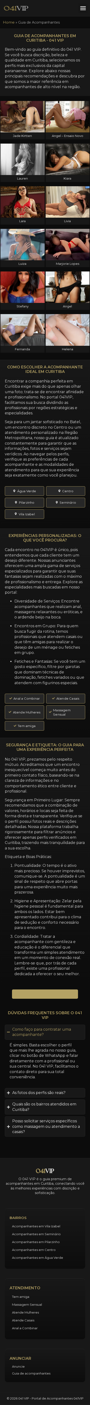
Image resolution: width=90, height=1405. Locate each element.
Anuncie (18, 1366)
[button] (83, 8)
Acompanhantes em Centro (34, 1250)
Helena (67, 349)
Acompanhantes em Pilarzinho (36, 1242)
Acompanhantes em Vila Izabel (36, 1226)
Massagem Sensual (27, 1304)
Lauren (22, 178)
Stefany (23, 306)
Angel (67, 306)
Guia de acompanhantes (31, 1373)
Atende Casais (23, 1320)
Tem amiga (20, 1297)
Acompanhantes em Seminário (36, 1234)
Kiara (67, 178)
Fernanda (22, 349)
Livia (67, 221)
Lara (22, 221)
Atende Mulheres (25, 1312)
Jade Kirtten (22, 136)
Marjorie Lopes (67, 264)
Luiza (22, 264)
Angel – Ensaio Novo (67, 136)
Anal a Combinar (25, 1328)
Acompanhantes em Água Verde (37, 1257)
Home (9, 22)
